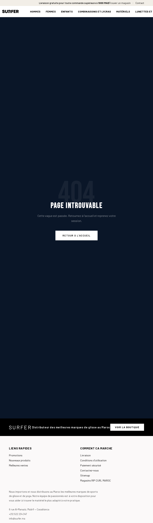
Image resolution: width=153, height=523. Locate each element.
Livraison (85, 455)
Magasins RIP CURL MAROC (95, 480)
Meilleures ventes (18, 465)
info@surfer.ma (17, 518)
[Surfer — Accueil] (13, 11)
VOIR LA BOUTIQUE (127, 427)
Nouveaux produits (19, 460)
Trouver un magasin (120, 3)
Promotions (15, 455)
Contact (139, 3)
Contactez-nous (89, 470)
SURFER (20, 427)
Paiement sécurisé (90, 465)
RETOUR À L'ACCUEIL (76, 235)
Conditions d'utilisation (93, 460)
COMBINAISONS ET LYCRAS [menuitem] (94, 11)
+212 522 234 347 (18, 514)
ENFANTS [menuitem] (67, 11)
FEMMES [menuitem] (51, 11)
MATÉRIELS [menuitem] (123, 11)
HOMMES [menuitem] (35, 11)
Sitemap (85, 475)
